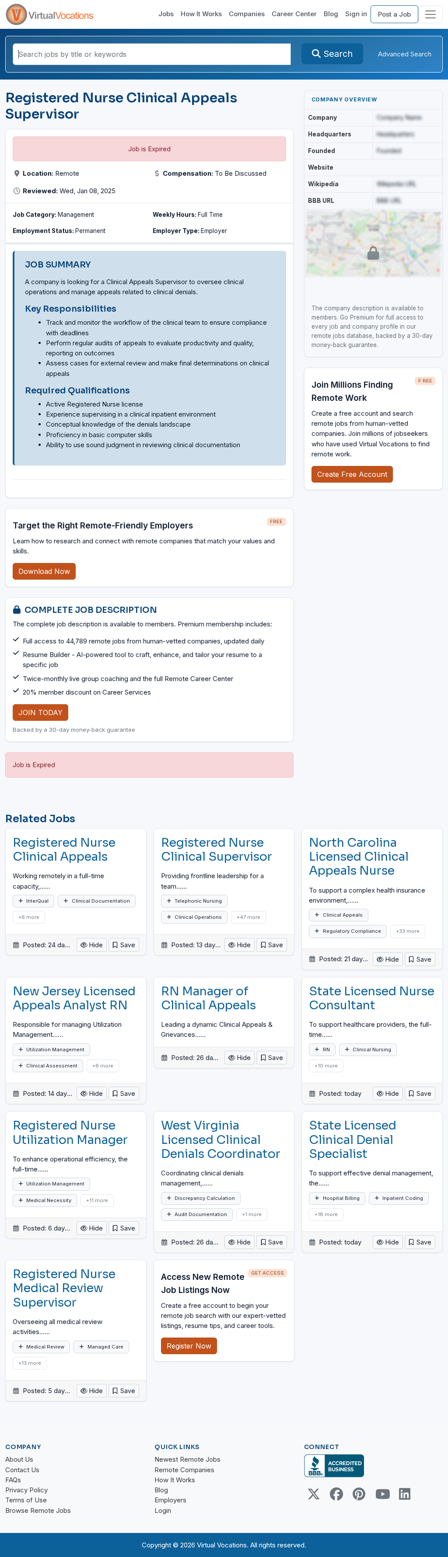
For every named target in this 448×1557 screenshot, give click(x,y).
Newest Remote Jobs (187, 1459)
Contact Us (22, 1470)
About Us (19, 1459)
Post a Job (394, 14)
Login (162, 1510)
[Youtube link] (382, 1494)
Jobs (166, 14)
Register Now (189, 1346)
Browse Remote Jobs (38, 1510)
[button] (123, 945)
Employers (170, 1500)
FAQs (13, 1480)
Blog (331, 14)
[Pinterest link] (359, 1494)
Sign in (356, 14)
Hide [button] (95, 945)
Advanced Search (404, 54)
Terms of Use (26, 1500)
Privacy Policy (26, 1490)
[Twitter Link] (313, 1494)
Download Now (44, 571)
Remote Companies (184, 1470)
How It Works (201, 14)
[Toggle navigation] (430, 14)
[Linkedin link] (404, 1494)
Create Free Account (352, 474)
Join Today (40, 712)
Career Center (294, 14)
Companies (247, 14)
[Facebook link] (336, 1494)
